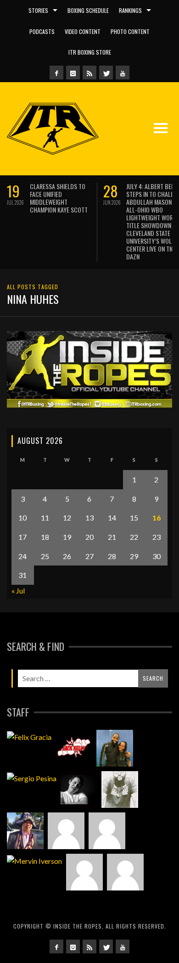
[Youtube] (122, 72)
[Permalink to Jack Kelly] (74, 748)
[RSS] (89, 72)
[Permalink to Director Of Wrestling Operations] (66, 830)
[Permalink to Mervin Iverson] (34, 860)
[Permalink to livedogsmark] (125, 872)
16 (156, 517)
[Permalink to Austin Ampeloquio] (107, 830)
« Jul (18, 590)
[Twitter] (106, 72)
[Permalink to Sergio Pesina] (31, 777)
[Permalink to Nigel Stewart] (119, 789)
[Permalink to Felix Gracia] (29, 736)
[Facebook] (56, 72)
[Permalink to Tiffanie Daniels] (114, 748)
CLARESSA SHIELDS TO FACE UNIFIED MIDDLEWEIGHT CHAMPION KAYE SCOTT (59, 197)
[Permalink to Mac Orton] (84, 872)
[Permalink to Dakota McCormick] (79, 789)
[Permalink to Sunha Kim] (25, 830)
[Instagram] (73, 72)
